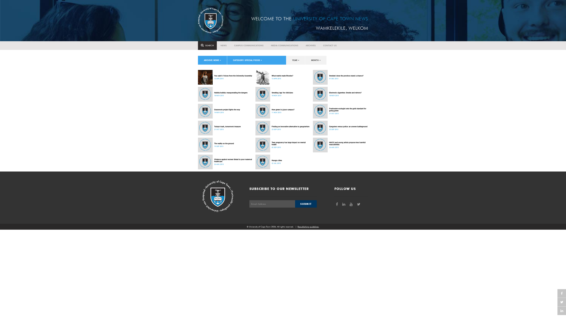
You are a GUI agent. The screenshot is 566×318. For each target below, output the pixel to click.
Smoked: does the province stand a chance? (346, 76)
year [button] (295, 60)
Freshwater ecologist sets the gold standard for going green (347, 110)
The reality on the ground (224, 144)
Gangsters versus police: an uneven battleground (348, 127)
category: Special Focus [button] (246, 60)
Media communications (284, 45)
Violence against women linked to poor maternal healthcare (233, 160)
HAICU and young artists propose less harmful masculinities (347, 143)
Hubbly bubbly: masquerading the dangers (230, 93)
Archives (311, 45)
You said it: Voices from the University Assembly (233, 76)
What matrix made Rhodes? (282, 76)
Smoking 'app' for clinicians (282, 93)
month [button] (315, 60)
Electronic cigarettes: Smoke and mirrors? (345, 93)
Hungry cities (277, 160)
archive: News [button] (212, 60)
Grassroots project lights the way (227, 110)
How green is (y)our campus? (283, 110)
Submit (305, 203)
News (224, 45)
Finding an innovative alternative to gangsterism (290, 127)
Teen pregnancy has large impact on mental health (289, 143)
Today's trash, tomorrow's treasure (227, 127)
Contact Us (330, 45)
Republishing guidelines (308, 227)
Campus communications (249, 45)
